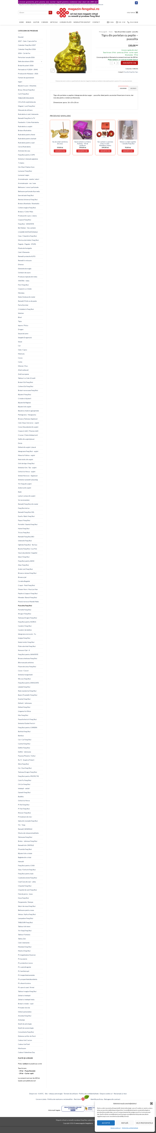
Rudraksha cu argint (25, 126)
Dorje (20, 443)
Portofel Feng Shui (24, 610)
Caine (20, 362)
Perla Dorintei (23, 305)
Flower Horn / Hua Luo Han (28, 589)
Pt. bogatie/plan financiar (27, 955)
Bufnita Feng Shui (24, 731)
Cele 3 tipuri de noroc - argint (28, 423)
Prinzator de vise (24, 1008)
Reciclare (77, 1099)
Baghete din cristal (24, 857)
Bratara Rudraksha (24, 130)
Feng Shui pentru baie (25, 874)
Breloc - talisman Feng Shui (27, 841)
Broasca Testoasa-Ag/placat (27, 419)
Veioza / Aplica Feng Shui (27, 914)
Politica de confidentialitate (89, 1094)
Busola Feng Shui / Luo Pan (27, 549)
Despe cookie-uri (116, 1128)
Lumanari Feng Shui (25, 171)
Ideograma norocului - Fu (27, 634)
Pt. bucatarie (22, 959)
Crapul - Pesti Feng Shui (26, 585)
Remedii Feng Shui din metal (28, 504)
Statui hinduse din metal (26, 297)
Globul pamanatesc (25, 1012)
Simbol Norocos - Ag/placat (27, 476)
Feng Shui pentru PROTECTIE (28, 776)
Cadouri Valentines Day (26, 1052)
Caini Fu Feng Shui (24, 780)
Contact (96, 22)
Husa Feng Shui (23, 898)
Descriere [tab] (123, 88)
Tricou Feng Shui (24, 532)
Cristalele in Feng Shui (26, 309)
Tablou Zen (22, 939)
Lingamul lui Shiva (24, 711)
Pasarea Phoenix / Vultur (27, 756)
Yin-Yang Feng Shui (25, 931)
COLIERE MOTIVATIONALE (28, 232)
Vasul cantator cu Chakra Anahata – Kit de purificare (82, 143)
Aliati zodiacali (23, 370)
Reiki (20, 492)
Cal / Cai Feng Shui (24, 740)
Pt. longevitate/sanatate (26, 975)
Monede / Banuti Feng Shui (27, 597)
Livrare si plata (41, 1099)
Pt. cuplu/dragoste (24, 967)
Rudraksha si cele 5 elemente (28, 114)
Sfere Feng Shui (23, 764)
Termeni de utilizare (71, 1094)
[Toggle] (41, 61)
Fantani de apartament (26, 78)
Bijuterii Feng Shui (24, 394)
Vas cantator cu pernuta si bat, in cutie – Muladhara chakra (105, 143)
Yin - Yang (21, 825)
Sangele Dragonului (25, 337)
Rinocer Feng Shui (24, 813)
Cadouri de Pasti (24, 1044)
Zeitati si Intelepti (24, 995)
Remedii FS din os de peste (27, 301)
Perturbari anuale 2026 (26, 57)
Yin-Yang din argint (25, 484)
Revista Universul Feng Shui (28, 199)
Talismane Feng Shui (25, 837)
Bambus (21, 736)
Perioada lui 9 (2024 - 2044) (28, 69)
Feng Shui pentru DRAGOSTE (28, 683)
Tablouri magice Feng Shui (27, 991)
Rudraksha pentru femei (26, 135)
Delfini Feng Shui (24, 748)
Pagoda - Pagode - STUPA (27, 244)
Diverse (21, 264)
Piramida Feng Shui (25, 849)
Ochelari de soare (24, 273)
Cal (19, 346)
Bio (46, 1094)
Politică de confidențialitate (130, 1128)
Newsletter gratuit (82, 22)
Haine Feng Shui (23, 528)
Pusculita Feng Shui (25, 606)
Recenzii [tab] (133, 88)
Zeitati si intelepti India (26, 999)
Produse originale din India (27, 277)
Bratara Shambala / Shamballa (28, 203)
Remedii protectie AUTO (26, 256)
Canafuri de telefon (25, 630)
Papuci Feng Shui (24, 520)
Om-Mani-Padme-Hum (26, 167)
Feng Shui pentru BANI (26, 561)
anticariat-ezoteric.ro (65, 4)
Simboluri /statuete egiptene (28, 159)
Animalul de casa (24, 151)
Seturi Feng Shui (23, 557)
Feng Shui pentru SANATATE (28, 654)
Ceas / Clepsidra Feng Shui (27, 236)
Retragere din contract (112, 1099)
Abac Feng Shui (23, 565)
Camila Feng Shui (24, 744)
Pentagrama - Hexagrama (27, 415)
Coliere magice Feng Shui (27, 208)
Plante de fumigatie (25, 248)
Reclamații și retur (120, 1094)
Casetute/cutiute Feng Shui (27, 878)
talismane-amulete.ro (45, 4)
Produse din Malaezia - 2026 (28, 74)
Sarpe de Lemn (23, 333)
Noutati (21, 37)
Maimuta (21, 354)
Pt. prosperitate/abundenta (27, 979)
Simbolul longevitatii (25, 675)
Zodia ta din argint (24, 488)
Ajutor (36, 22)
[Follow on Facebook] (136, 2)
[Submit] (50, 12)
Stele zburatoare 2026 (26, 61)
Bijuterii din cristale (25, 853)
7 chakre (21, 163)
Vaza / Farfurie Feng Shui (27, 870)
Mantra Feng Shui (24, 951)
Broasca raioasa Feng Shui (27, 573)
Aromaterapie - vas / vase (27, 183)
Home (21, 22)
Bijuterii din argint (24, 407)
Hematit (21, 861)
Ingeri (20, 82)
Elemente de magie (24, 269)
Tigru (20, 321)
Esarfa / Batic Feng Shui (26, 516)
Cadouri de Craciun (25, 1040)
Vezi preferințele (144, 1123)
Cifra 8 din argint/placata (27, 102)
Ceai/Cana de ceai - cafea (27, 882)
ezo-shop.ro (55, 4)
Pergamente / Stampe (25, 902)
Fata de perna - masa (25, 894)
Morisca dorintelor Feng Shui (28, 240)
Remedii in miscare (25, 260)
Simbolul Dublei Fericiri (26, 723)
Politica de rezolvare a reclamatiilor (60, 1099)
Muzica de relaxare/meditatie (28, 833)
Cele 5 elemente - (24, 943)
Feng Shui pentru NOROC (27, 622)
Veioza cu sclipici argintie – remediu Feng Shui (128, 143)
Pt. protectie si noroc (25, 963)
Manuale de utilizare (25, 110)
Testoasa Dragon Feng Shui (27, 618)
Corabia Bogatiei (24, 581)
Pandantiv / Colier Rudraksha (28, 122)
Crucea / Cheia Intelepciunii (28, 435)
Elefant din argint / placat (27, 447)
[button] (151, 1103)
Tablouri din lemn (24, 926)
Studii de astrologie (25, 1024)
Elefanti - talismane (25, 703)
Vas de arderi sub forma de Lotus (60, 143)
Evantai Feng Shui (24, 699)
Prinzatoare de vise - (25, 817)
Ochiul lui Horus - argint (26, 472)
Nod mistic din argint (25, 459)
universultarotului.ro (88, 4)
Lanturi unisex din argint (26, 496)
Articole (54, 22)
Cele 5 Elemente (23, 252)
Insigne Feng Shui (24, 638)
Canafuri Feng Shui (25, 626)
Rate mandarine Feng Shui (27, 691)
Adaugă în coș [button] (60, 151)
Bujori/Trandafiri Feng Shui (27, 695)
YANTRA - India (23, 281)
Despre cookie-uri (106, 1094)
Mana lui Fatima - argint (26, 455)
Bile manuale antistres (26, 662)
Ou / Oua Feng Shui (25, 768)
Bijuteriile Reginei (24, 403)
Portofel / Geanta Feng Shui (27, 524)
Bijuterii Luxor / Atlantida (27, 86)
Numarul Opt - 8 (24, 650)
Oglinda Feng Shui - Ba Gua (27, 545)
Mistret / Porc (23, 366)
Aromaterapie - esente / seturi (28, 179)
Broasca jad (22, 577)
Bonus (28, 22)
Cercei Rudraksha (24, 147)
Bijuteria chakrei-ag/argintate (28, 411)
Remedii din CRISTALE (26, 845)
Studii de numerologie (26, 1028)
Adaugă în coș (129, 63)
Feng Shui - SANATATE (26, 224)
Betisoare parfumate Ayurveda (29, 191)
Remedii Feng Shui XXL (26, 512)
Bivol (20, 317)
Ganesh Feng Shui (24, 792)
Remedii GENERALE (25, 829)
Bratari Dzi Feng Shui (25, 382)
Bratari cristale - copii (25, 1004)
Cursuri (44, 22)
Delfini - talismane (24, 752)
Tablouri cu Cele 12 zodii (26, 378)
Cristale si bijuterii (24, 398)
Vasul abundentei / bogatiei (27, 553)
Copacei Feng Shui (24, 220)
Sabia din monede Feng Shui (28, 821)
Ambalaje (21, 1020)
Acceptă (106, 1123)
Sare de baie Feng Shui (26, 195)
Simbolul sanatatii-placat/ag (28, 480)
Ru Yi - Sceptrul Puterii (26, 760)
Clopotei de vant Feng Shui (27, 890)
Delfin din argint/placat (26, 439)
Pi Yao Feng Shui (24, 809)
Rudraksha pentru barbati (27, 139)
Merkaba (21, 293)
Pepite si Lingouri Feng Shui (28, 593)
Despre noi (33, 1094)
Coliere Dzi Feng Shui (25, 386)
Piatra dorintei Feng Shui (27, 646)
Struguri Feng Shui (24, 614)
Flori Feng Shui (23, 285)
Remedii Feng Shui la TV (26, 118)
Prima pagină (103, 32)
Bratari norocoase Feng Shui (28, 390)
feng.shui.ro (22, 4)
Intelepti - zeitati (24, 788)
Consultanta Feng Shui (26, 1032)
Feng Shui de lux (23, 508)
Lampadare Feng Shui (25, 918)
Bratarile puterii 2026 (25, 65)
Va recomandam (24, 500)
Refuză (124, 1123)
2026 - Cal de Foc (24, 53)
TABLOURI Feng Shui (25, 922)
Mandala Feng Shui (24, 947)
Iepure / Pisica (23, 325)
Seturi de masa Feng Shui (27, 906)
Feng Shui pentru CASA (26, 865)
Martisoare (22, 1048)
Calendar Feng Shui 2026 (27, 49)
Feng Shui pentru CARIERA (27, 727)
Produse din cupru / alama (27, 216)
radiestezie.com (98, 4)
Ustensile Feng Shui (25, 541)
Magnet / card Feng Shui (26, 106)
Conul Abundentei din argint (28, 427)
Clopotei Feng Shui (24, 886)
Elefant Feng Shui (24, 707)
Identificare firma (97, 1099)
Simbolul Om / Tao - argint (27, 468)
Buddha (21, 796)
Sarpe (20, 342)
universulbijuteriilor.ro (32, 4)
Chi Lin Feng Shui (24, 784)
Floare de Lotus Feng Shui (27, 666)
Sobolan (21, 313)
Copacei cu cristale (25, 289)
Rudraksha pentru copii (26, 143)
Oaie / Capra (22, 350)
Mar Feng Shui (23, 715)
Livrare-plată (65, 22)
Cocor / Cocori (23, 671)
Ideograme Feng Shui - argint (28, 451)
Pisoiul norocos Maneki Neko (28, 602)
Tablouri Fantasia (24, 935)
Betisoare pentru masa (26, 910)
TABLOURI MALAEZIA (26, 98)
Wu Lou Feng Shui (24, 679)
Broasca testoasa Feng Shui (27, 658)
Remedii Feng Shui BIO (26, 537)
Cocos (20, 358)
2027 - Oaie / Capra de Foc (27, 41)
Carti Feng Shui (23, 94)
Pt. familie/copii (23, 971)
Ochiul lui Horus (24, 800)
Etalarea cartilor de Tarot (27, 1036)
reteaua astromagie (55, 1094)
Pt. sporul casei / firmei (26, 987)
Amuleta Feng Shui (24, 1016)
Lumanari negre (23, 175)
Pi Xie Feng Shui (23, 805)
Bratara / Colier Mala (25, 212)
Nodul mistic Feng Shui (26, 642)
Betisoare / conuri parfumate (28, 187)
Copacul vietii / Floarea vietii (28, 431)
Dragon (20, 329)
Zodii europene (23, 374)
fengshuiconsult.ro (76, 4)
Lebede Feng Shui (24, 687)
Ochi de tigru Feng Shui (26, 463)
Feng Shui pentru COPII (26, 155)
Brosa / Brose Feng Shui (26, 90)
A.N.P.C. (41, 1094)
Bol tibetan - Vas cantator (27, 228)
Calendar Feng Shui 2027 (27, 45)
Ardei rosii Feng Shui (25, 569)
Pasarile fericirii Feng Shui (27, 719)
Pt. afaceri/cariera (24, 983)
